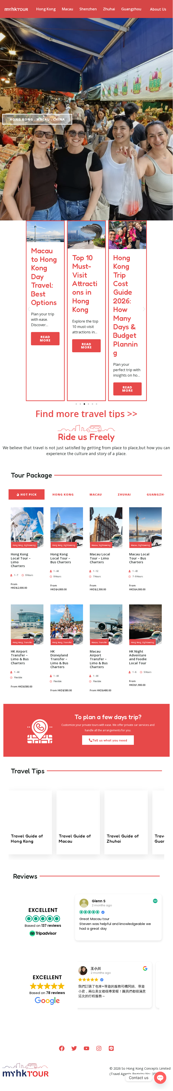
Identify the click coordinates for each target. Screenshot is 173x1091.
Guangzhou (131, 9)
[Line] (111, 1048)
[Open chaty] (160, 1078)
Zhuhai (109, 9)
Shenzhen (88, 9)
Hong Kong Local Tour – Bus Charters (60, 558)
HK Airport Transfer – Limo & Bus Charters (20, 657)
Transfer (28, 642)
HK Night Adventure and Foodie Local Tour (138, 657)
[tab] (27, 494)
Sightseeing (30, 545)
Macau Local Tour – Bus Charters (139, 558)
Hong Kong (46, 9)
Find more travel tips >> (86, 413)
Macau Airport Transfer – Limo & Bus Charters (99, 659)
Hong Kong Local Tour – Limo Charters (21, 560)
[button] (28, 309)
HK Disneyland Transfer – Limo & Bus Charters (59, 659)
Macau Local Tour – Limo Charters (100, 558)
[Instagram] (98, 1048)
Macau (67, 9)
